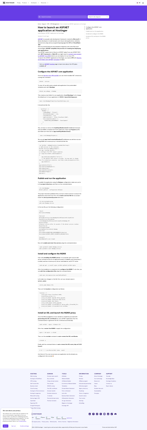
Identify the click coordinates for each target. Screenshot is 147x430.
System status (83, 395)
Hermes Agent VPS (35, 398)
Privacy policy (45, 421)
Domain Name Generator (68, 388)
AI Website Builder (66, 381)
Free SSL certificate (52, 388)
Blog (95, 386)
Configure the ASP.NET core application (94, 28)
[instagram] (97, 414)
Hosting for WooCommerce (37, 391)
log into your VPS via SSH (51, 75)
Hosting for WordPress (36, 378)
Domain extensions (52, 393)
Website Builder (66, 378)
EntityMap (81, 403)
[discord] (115, 414)
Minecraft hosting (34, 395)
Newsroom (97, 381)
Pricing (18, 2)
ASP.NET (40, 39)
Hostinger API (65, 405)
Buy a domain (50, 378)
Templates (64, 386)
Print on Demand (66, 391)
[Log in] (143, 3)
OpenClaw (33, 400)
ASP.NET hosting (49, 64)
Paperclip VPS (33, 403)
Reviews (81, 378)
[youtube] (104, 414)
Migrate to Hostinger (67, 403)
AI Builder (64, 376)
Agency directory (83, 388)
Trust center (82, 398)
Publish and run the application (94, 31)
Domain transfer (51, 391)
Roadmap (81, 391)
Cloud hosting (33, 388)
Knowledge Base (110, 378)
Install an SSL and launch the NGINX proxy (96, 37)
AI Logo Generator (66, 400)
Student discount (98, 388)
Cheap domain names (52, 381)
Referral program (83, 386)
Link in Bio (64, 393)
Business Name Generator (68, 395)
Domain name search (52, 376)
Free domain (50, 383)
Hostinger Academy (111, 381)
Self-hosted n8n (34, 383)
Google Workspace (35, 405)
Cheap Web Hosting (35, 408)
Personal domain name (53, 398)
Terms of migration (84, 393)
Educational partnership (85, 383)
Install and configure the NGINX (94, 34)
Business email (34, 386)
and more (69, 418)
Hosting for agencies (35, 393)
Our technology (98, 378)
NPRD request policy (35, 421)
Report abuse (109, 386)
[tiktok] (112, 414)
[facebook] (93, 414)
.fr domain (49, 395)
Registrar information (73, 421)
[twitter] (101, 414)
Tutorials (108, 376)
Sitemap (81, 400)
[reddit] (108, 414)
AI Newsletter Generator (68, 398)
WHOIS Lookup (51, 386)
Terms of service (62, 421)
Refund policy (53, 421)
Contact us (109, 383)
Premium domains (51, 400)
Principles (96, 393)
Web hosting (33, 376)
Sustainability (97, 391)
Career (96, 383)
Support (44, 24)
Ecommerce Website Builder (69, 383)
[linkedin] (90, 414)
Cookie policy (22, 421)
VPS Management (54, 24)
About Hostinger (98, 376)
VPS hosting (33, 381)
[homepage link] (8, 3)
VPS (48, 24)
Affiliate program (83, 381)
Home (39, 24)
